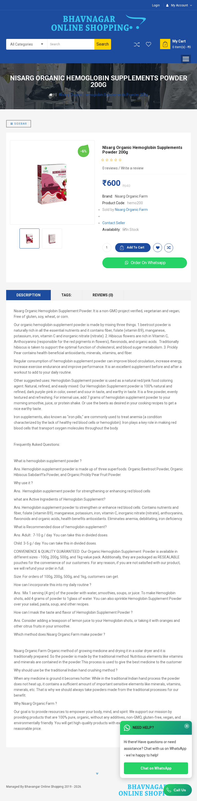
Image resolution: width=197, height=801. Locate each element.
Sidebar (20, 123)
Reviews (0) (103, 295)
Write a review (132, 168)
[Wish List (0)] (149, 44)
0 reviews (110, 168)
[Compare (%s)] (137, 44)
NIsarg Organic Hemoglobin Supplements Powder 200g (103, 95)
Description (28, 295)
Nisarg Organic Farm (131, 196)
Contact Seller (113, 223)
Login (156, 5)
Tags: (66, 295)
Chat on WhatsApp (156, 768)
